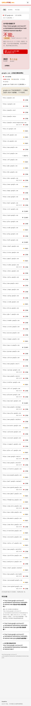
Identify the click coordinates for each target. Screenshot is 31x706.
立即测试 (7, 66)
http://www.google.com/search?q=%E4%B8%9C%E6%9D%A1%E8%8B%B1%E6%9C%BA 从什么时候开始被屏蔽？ (15, 636)
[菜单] (27, 2)
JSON (3, 657)
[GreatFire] (8, 2)
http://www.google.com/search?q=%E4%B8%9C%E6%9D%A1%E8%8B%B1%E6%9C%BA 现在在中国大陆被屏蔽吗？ (15, 603)
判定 (4, 9)
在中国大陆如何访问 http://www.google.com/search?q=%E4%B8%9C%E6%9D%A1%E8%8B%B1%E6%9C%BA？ (15, 646)
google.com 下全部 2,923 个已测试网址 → (14, 84)
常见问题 (17, 9)
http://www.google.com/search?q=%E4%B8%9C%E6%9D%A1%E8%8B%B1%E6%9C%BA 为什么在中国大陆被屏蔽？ (15, 626)
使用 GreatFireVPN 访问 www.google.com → (12, 51)
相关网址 (10, 9)
